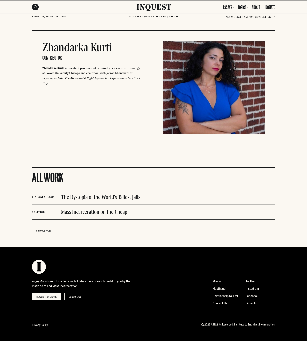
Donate (270, 6)
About (256, 6)
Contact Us (220, 303)
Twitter (250, 281)
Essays (227, 6)
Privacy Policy (40, 324)
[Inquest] (154, 8)
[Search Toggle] (35, 7)
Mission (217, 281)
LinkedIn (251, 303)
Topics (242, 6)
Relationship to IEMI (225, 296)
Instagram (252, 288)
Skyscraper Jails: (53, 78)
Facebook (252, 296)
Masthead (219, 288)
